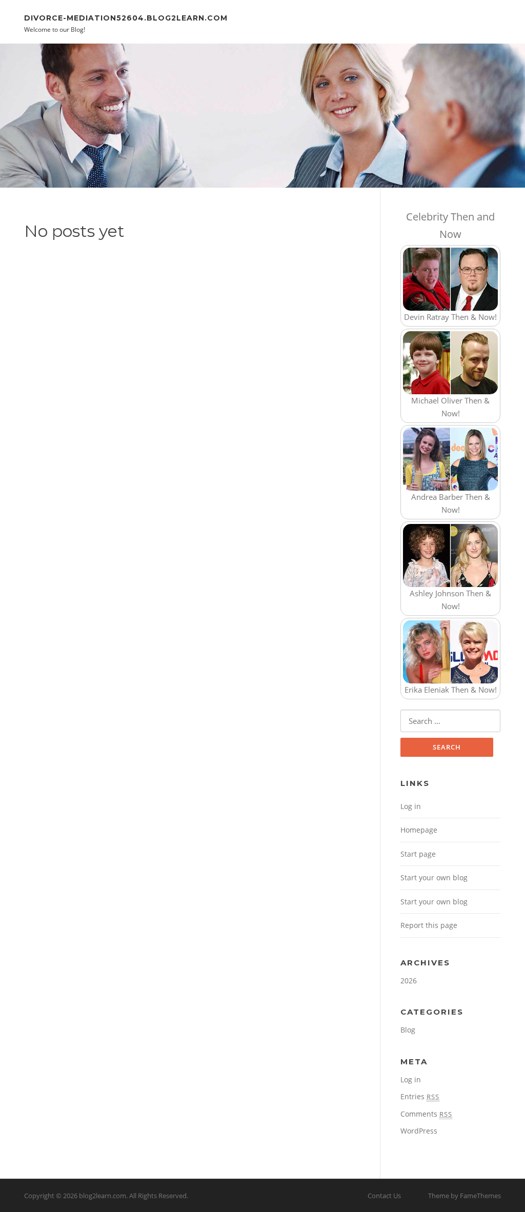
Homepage (418, 830)
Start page (418, 854)
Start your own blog (434, 877)
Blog (407, 1030)
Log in (410, 806)
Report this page (428, 925)
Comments (426, 1114)
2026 (408, 980)
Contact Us (384, 1195)
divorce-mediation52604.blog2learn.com (126, 17)
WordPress (418, 1131)
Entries (419, 1096)
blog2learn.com (102, 1195)
